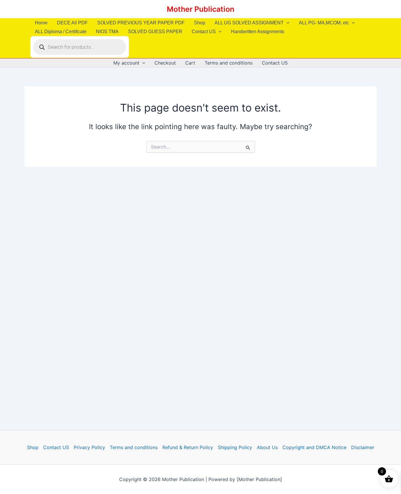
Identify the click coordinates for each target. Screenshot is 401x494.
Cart (190, 63)
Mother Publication (200, 9)
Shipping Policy (235, 447)
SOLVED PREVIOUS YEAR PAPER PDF (141, 22)
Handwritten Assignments (257, 31)
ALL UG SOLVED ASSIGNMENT (249, 22)
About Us (267, 447)
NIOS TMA (107, 31)
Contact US (204, 31)
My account (126, 63)
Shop (199, 22)
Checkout (165, 63)
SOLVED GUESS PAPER (155, 31)
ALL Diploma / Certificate (61, 31)
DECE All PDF (72, 22)
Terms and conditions (228, 63)
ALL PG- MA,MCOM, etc (324, 22)
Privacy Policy (89, 447)
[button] (286, 22)
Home (41, 22)
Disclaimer (362, 447)
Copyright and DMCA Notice (314, 447)
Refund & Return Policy (187, 447)
